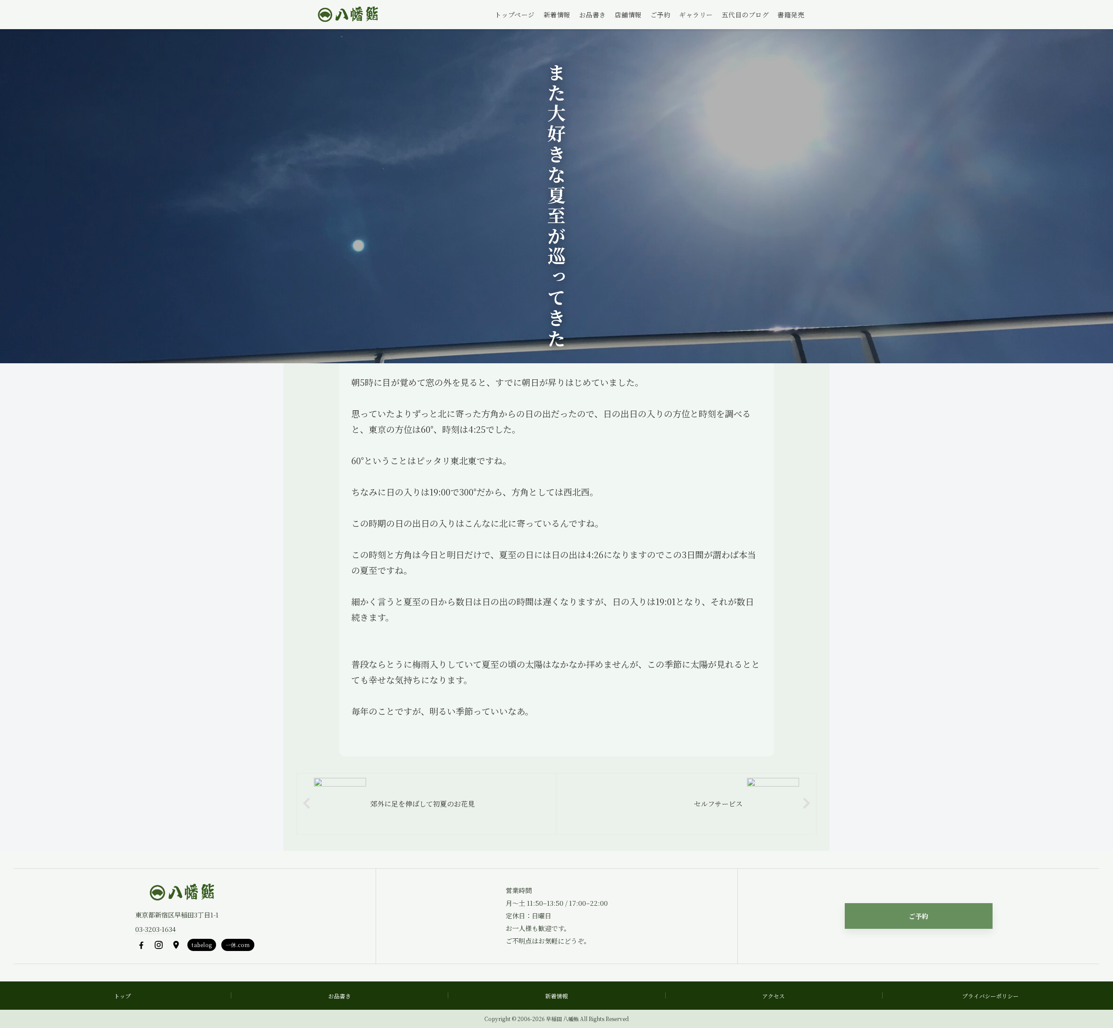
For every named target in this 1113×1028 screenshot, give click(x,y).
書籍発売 (790, 14)
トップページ (515, 14)
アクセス (773, 996)
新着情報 (556, 14)
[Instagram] (159, 945)
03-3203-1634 (155, 929)
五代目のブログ (745, 14)
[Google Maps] (176, 945)
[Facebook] (141, 945)
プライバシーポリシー (990, 996)
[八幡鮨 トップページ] (347, 15)
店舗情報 (628, 14)
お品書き (592, 14)
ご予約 (660, 14)
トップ (122, 996)
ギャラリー (696, 14)
